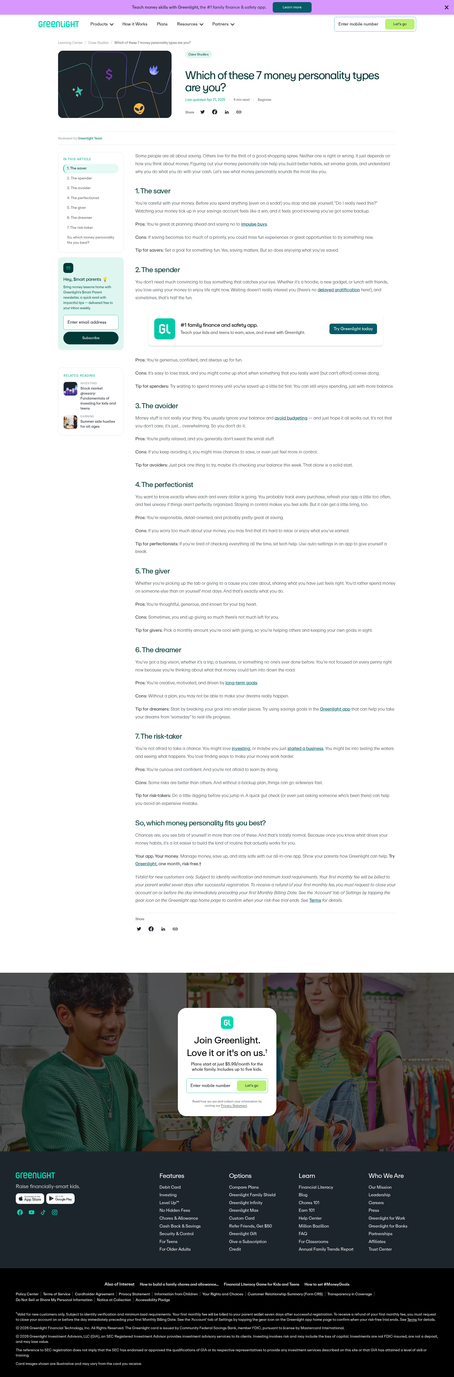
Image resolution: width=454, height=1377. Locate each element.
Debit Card (170, 1187)
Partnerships (381, 1234)
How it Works (134, 24)
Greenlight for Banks (388, 1226)
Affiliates (377, 1242)
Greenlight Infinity (245, 1203)
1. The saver (77, 168)
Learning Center (70, 43)
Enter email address (87, 322)
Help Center (310, 1218)
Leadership (379, 1195)
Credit (235, 1249)
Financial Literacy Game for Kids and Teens (261, 1284)
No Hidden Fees (174, 1210)
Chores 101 (309, 1203)
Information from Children (176, 1294)
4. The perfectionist (83, 198)
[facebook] (214, 112)
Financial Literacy (316, 1187)
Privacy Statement (234, 1105)
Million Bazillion (314, 1226)
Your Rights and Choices (222, 1294)
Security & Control (176, 1234)
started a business (305, 748)
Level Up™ (169, 1203)
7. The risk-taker (80, 228)
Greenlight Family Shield (252, 1195)
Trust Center (380, 1249)
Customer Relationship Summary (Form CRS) (285, 1294)
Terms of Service (56, 1294)
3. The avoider (79, 188)
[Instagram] (55, 1212)
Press (374, 1210)
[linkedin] (226, 112)
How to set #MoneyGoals (327, 1284)
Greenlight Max (243, 1210)
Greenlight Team (90, 138)
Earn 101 (306, 1210)
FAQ (303, 1234)
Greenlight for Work (387, 1218)
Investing (168, 1195)
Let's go (399, 24)
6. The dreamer (79, 218)
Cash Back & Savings (180, 1226)
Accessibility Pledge (153, 1300)
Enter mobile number (358, 24)
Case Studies (98, 43)
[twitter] (202, 112)
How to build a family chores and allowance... (179, 1284)
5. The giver (76, 208)
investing (241, 748)
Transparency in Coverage (349, 1294)
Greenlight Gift (243, 1234)
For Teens (168, 1242)
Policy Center (27, 1294)
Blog (303, 1195)
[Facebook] (20, 1212)
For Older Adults (175, 1249)
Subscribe (91, 338)
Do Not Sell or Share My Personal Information (54, 1300)
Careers (376, 1203)
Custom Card (242, 1218)
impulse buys (254, 224)
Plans (162, 24)
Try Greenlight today (353, 329)
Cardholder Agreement (94, 1294)
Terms (315, 900)
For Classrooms (313, 1242)
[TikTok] (43, 1212)
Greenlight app (335, 709)
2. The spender (79, 178)
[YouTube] (32, 1212)
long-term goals (241, 683)
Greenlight (146, 864)
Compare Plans (244, 1187)
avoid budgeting (291, 418)
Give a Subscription (248, 1242)
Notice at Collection (114, 1300)
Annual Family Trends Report (326, 1249)
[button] (446, 7)
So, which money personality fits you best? (90, 240)
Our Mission (380, 1187)
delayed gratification (339, 290)
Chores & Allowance (178, 1218)
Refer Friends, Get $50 (250, 1226)
